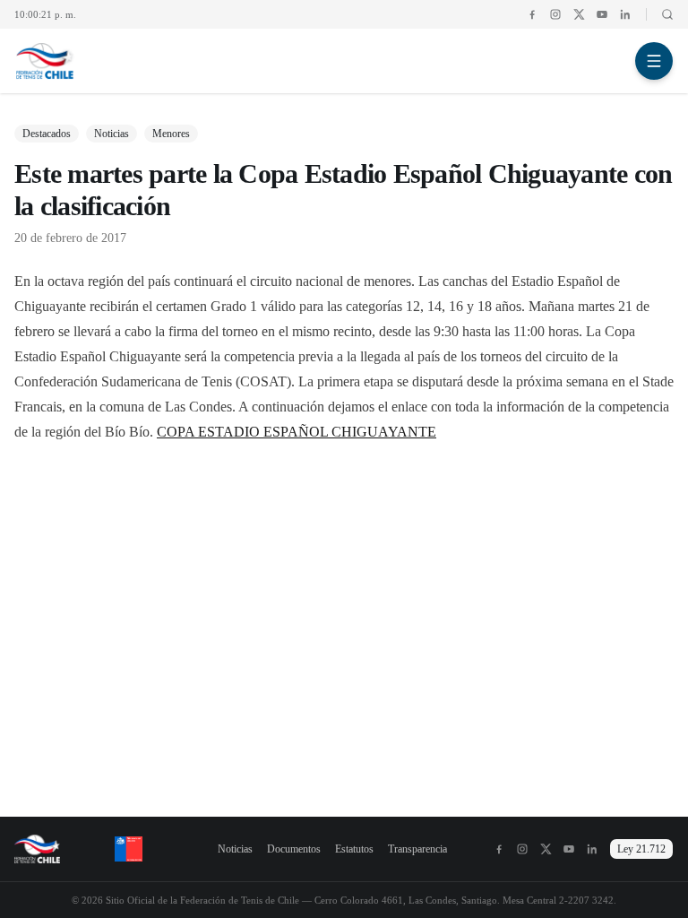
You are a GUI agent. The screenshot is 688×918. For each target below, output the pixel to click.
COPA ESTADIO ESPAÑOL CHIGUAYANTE (296, 431)
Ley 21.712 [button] (641, 849)
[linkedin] (625, 14)
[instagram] (555, 14)
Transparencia (417, 849)
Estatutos (354, 849)
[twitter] (578, 14)
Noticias (235, 849)
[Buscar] (660, 14)
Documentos (294, 849)
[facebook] (532, 14)
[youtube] (602, 14)
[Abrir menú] (654, 61)
